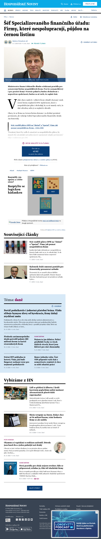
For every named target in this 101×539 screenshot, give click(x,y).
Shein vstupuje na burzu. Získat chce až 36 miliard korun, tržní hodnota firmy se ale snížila (46, 417)
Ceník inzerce (43, 518)
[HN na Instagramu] (23, 520)
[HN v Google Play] (12, 529)
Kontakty (42, 506)
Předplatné (90, 4)
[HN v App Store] (26, 529)
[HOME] (5, 10)
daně (19, 300)
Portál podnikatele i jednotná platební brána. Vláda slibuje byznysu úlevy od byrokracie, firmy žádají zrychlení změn (32, 313)
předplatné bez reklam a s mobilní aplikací (37, 160)
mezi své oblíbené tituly (51, 221)
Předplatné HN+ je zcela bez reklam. (55, 230)
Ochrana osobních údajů (62, 506)
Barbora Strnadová (19, 41)
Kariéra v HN (43, 515)
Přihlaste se (43, 165)
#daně (12, 170)
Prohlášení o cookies (61, 509)
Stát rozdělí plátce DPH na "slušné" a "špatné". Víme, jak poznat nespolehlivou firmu (45, 244)
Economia (42, 512)
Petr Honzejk (9, 439)
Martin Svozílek (44, 80)
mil (27, 41)
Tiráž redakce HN (44, 509)
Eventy (78, 509)
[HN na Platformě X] (17, 520)
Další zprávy (34, 488)
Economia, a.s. (18, 508)
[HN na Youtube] (32, 520)
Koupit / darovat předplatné (84, 506)
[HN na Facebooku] (20, 520)
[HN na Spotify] (29, 520)
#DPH (32, 170)
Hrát (38, 191)
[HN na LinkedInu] (26, 520)
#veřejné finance (22, 170)
